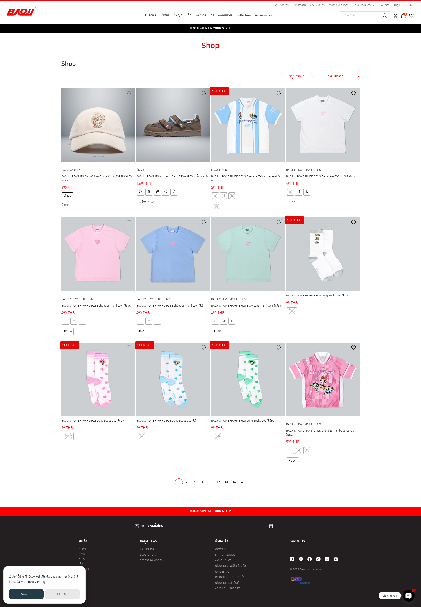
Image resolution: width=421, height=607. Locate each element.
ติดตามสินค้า (317, 5)
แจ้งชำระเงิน (299, 5)
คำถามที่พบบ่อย (225, 555)
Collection (243, 16)
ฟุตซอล (201, 16)
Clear (65, 205)
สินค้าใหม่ (151, 16)
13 (226, 482)
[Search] (384, 15)
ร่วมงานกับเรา (148, 555)
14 (234, 482)
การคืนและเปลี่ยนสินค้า (230, 577)
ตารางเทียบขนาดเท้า (228, 589)
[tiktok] (292, 559)
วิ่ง (212, 16)
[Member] (395, 15)
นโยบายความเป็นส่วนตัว (230, 566)
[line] (300, 559)
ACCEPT (26, 594)
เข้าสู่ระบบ (399, 5)
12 (218, 482)
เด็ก (189, 16)
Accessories (263, 16)
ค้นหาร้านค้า (282, 5)
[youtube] (336, 559)
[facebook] (309, 559)
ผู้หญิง (177, 16)
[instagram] (318, 559)
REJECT (62, 594)
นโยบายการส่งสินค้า (228, 583)
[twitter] (327, 559)
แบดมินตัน (225, 16)
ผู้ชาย (165, 16)
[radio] (67, 196)
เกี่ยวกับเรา (147, 549)
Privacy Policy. (36, 582)
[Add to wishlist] (129, 93)
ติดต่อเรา (384, 5)
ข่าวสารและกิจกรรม (339, 5)
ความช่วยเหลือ (363, 5)
